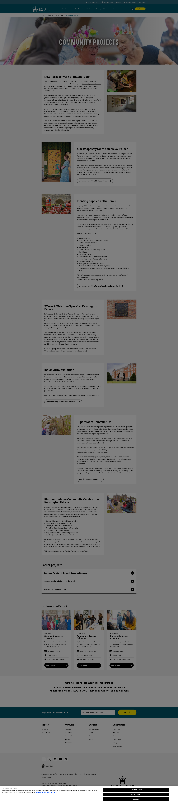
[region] (89, 794)
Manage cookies (136, 794)
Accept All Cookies (136, 789)
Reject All (136, 799)
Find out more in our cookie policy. (47, 792)
